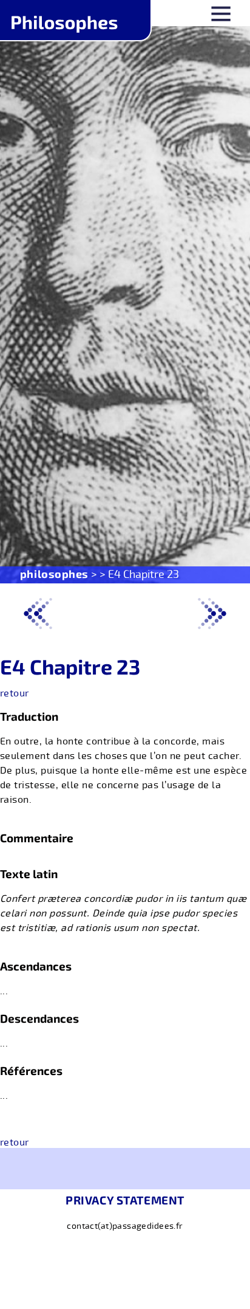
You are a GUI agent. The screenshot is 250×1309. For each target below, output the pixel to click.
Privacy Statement (125, 1200)
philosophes (54, 573)
